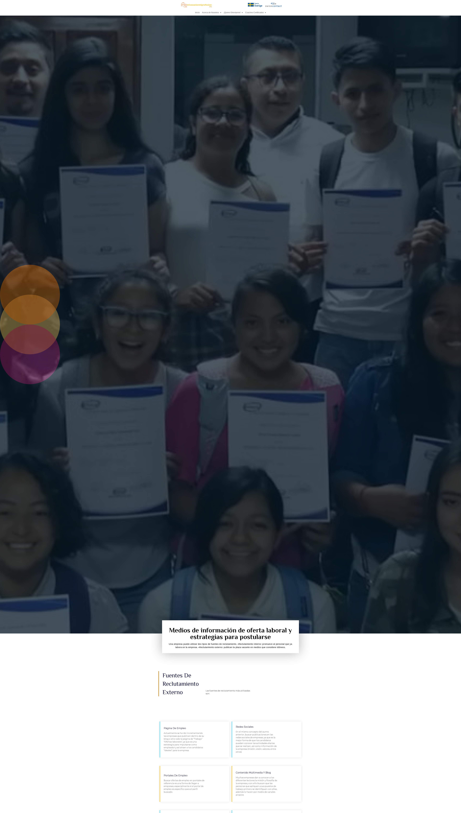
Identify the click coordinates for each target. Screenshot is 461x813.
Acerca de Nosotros (210, 13)
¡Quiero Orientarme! (232, 13)
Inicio (197, 13)
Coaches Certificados (254, 13)
